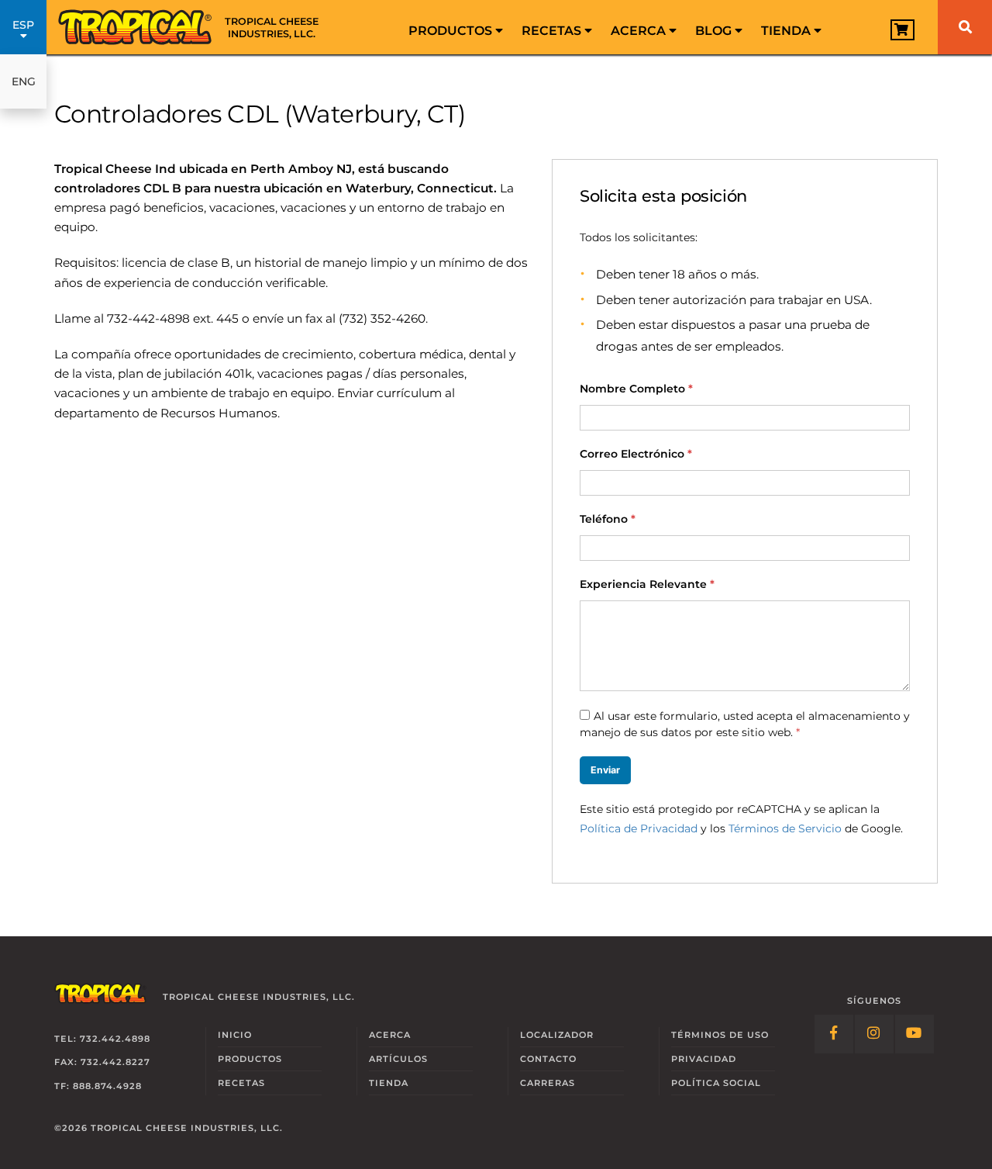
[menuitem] (455, 27)
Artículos (398, 1058)
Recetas (553, 30)
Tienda (787, 30)
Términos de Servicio (785, 828)
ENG (24, 81)
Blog (715, 30)
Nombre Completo (636, 389)
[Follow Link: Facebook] (834, 1034)
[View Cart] (902, 29)
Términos (720, 1034)
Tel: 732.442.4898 (102, 1038)
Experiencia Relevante (647, 584)
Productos (451, 30)
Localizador (557, 1034)
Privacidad (703, 1058)
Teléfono (608, 519)
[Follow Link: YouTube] (914, 1034)
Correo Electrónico (636, 454)
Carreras (547, 1082)
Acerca (640, 30)
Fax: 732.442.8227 (102, 1062)
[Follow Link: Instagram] (874, 1034)
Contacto (548, 1058)
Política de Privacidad (639, 828)
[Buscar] (965, 27)
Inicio (235, 1034)
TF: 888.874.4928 (98, 1086)
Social (716, 1082)
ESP (23, 25)
